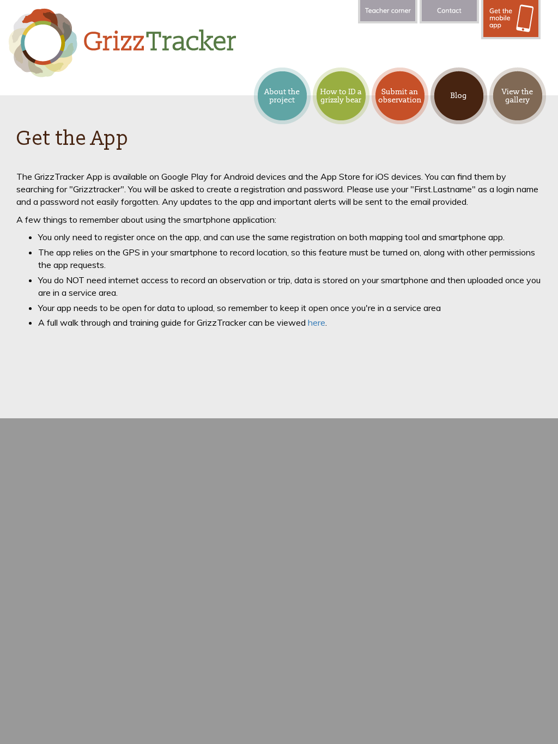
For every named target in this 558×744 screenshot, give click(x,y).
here (316, 322)
